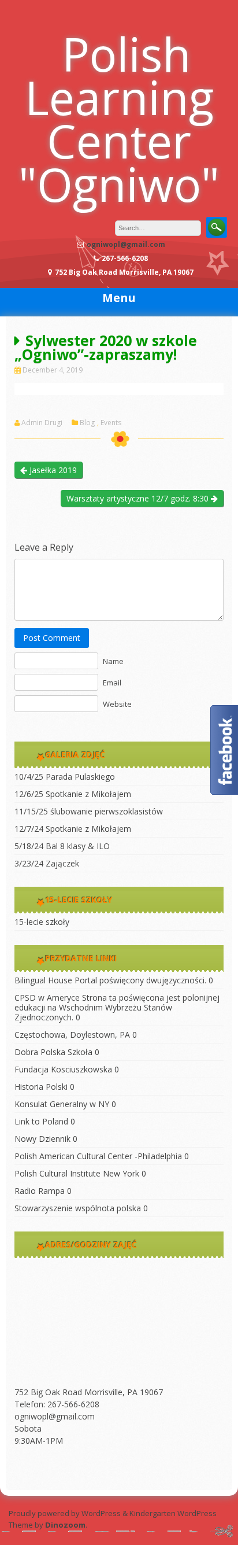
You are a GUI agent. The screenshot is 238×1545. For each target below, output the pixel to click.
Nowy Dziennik (42, 1138)
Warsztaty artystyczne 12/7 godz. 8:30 (138, 498)
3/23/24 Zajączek (46, 863)
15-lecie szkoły (41, 921)
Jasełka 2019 (52, 469)
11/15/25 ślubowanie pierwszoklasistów (88, 811)
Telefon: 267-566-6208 (56, 1404)
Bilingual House (43, 980)
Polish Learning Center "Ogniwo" (119, 118)
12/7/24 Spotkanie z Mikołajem (72, 828)
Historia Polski (41, 1086)
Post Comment (51, 637)
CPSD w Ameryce (47, 997)
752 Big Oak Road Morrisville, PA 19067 (88, 1392)
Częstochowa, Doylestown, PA (72, 1034)
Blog (87, 423)
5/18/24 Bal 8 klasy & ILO (62, 845)
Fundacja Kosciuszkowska (63, 1069)
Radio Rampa (39, 1190)
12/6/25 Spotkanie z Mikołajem (72, 793)
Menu (119, 297)
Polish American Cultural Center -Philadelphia (98, 1156)
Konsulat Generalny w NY (61, 1103)
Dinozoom (65, 1525)
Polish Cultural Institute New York (76, 1173)
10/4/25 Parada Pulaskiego (64, 776)
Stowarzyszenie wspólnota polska (77, 1208)
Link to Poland (41, 1121)
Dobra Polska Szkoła (53, 1051)
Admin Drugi (41, 423)
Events (111, 423)
